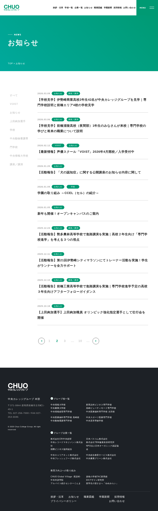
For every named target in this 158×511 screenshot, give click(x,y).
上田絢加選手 (18, 121)
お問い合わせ (129, 7)
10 (80, 341)
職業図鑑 (98, 7)
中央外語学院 (57, 480)
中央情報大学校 (19, 155)
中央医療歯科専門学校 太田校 (100, 411)
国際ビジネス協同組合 (61, 449)
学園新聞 (108, 7)
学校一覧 (69, 7)
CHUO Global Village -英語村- (66, 476)
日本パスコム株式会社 (97, 439)
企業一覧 (79, 7)
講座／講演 (16, 164)
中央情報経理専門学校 (61, 411)
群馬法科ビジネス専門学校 (99, 405)
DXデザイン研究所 (95, 480)
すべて (14, 95)
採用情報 (118, 7)
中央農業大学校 (58, 408)
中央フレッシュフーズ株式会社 (66, 458)
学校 (12, 130)
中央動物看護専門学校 (19, 142)
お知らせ (88, 7)
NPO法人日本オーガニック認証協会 (102, 447)
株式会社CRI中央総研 (61, 439)
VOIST (14, 104)
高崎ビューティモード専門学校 (101, 408)
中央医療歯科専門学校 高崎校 (65, 417)
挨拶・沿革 (58, 7)
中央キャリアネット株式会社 (65, 455)
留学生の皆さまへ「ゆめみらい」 (102, 483)
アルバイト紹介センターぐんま (66, 483)
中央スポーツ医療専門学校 (99, 417)
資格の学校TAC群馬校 (97, 476)
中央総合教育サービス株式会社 (101, 455)
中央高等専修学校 (94, 421)
